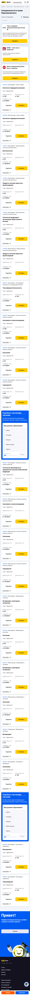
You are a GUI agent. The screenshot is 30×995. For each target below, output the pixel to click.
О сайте (3, 967)
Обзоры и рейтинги (5, 982)
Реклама (26, 24)
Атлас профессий (5, 985)
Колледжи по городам (6, 987)
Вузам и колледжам (5, 969)
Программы (6, 110)
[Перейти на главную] (5, 2)
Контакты (3, 974)
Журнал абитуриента (6, 980)
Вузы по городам (5, 989)
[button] (15, 41)
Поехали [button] (15, 931)
